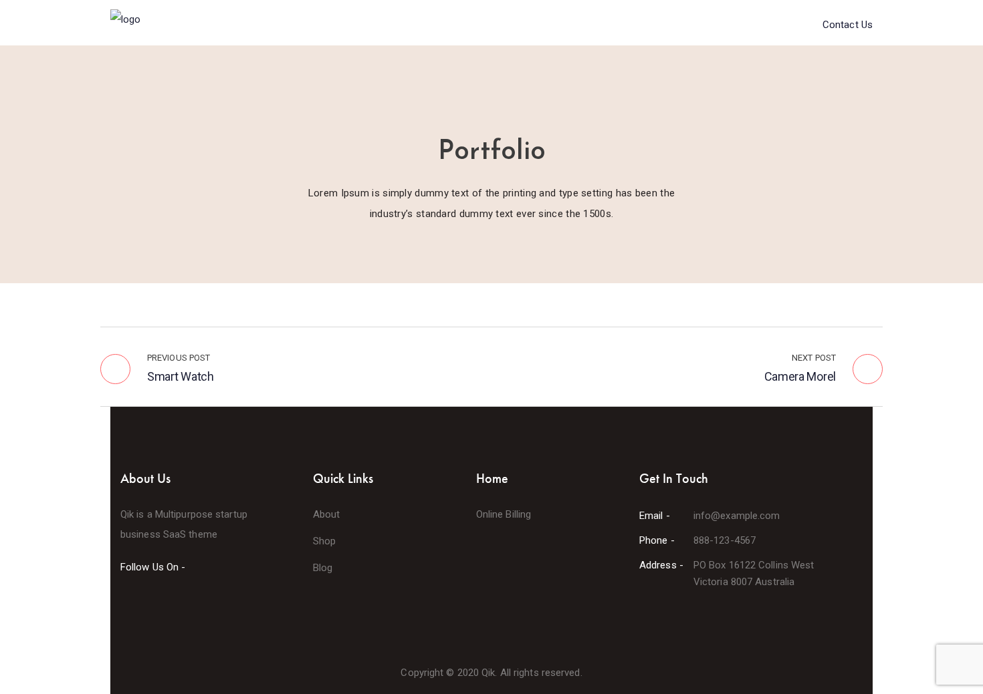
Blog (322, 568)
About (326, 514)
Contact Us (848, 25)
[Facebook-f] (124, 602)
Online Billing (503, 514)
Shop (324, 541)
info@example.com (736, 516)
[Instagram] (198, 602)
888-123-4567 (724, 540)
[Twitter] (149, 602)
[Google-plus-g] (173, 602)
